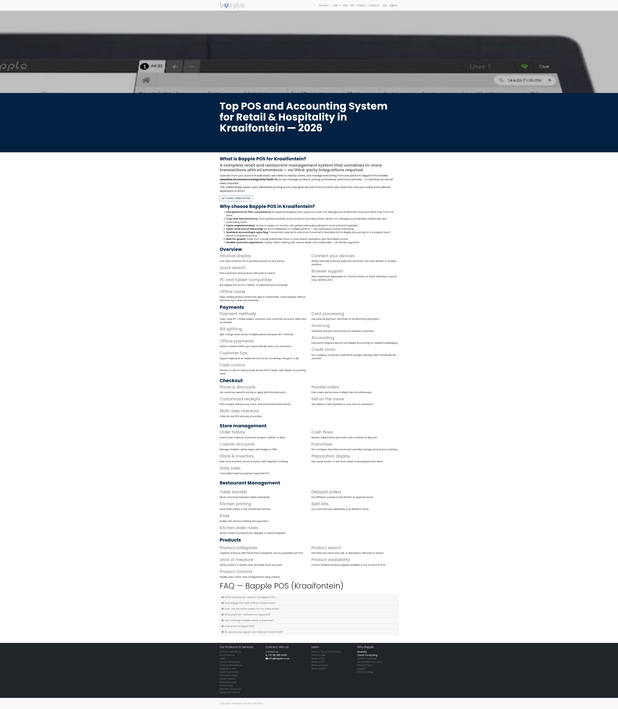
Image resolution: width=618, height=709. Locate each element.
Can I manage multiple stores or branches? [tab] (249, 620)
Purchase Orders (229, 675)
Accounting (226, 685)
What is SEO (318, 661)
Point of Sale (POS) (230, 651)
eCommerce (227, 655)
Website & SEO (228, 668)
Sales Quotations (229, 672)
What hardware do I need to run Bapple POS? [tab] (250, 597)
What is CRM (318, 655)
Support (361, 668)
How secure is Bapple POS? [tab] (240, 626)
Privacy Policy (364, 665)
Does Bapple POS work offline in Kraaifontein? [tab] (250, 603)
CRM (222, 658)
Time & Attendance (231, 665)
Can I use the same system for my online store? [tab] (252, 608)
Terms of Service (366, 658)
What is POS (318, 658)
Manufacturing (228, 682)
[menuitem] (345, 5)
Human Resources (230, 661)
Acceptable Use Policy (369, 661)
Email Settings (365, 672)
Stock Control (227, 678)
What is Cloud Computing (326, 651)
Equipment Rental (230, 692)
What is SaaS (318, 668)
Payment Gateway (230, 689)
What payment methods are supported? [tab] (248, 614)
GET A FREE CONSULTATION (236, 198)
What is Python (319, 665)
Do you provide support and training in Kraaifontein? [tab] (254, 632)
